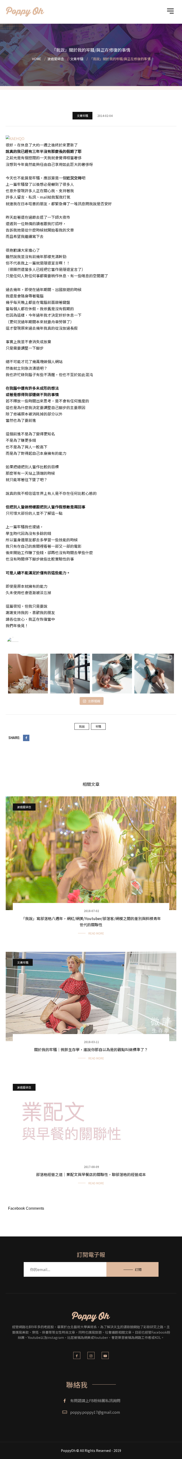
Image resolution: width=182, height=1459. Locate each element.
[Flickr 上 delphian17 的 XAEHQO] (15, 138)
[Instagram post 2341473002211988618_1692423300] (70, 673)
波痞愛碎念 (24, 807)
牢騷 (98, 726)
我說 (82, 726)
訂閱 (138, 1269)
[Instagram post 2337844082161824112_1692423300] (154, 673)
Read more (96, 933)
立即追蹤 (94, 701)
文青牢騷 (82, 116)
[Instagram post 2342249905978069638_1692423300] (28, 673)
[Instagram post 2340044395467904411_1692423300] (112, 673)
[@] (20, 643)
